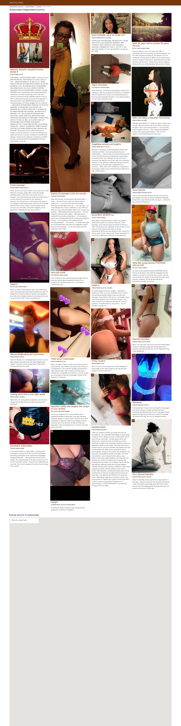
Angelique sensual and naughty (106, 144)
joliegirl (54, 502)
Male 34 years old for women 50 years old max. (150, 44)
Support (14, 284)
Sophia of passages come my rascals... (69, 193)
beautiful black (99, 427)
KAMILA (95, 285)
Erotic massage (17, 185)
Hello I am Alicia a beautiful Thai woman (151, 118)
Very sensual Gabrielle (142, 474)
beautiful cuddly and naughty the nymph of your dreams (70, 407)
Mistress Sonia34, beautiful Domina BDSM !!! (26, 70)
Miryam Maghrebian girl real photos (27, 354)
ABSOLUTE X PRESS (16, 3)
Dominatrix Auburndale (21, 446)
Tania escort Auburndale (62, 359)
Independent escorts (16, 6)
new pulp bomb (58, 272)
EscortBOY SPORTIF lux (103, 215)
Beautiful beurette (140, 339)
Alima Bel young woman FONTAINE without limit (148, 264)
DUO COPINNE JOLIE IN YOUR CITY (108, 35)
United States (29, 6)
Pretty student (98, 361)
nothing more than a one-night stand (27, 394)
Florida (38, 6)
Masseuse (137, 402)
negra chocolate (99, 85)
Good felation (138, 190)
